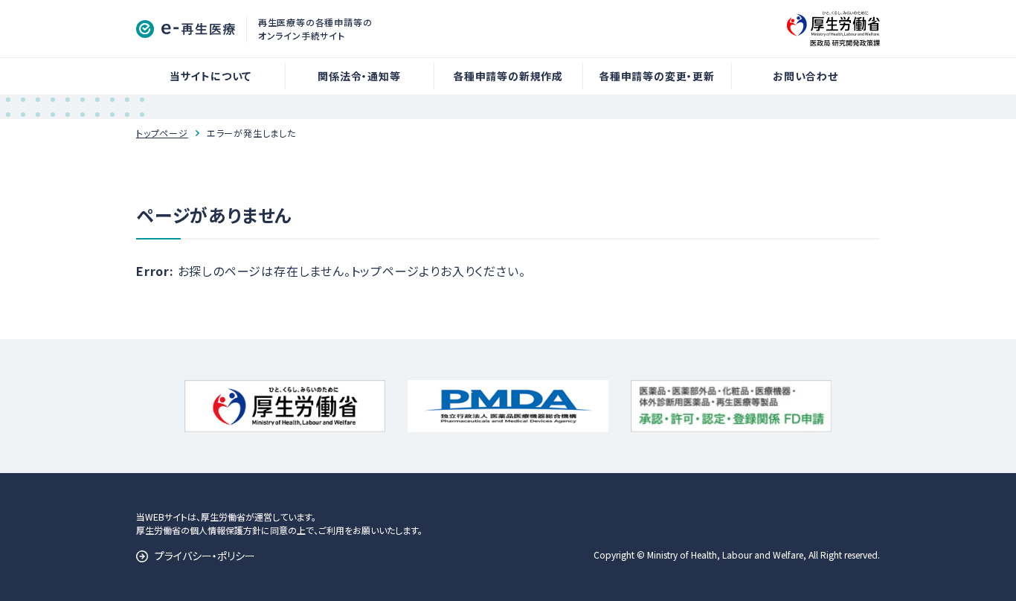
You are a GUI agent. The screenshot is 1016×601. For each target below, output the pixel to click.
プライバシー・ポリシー (205, 555)
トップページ (162, 132)
